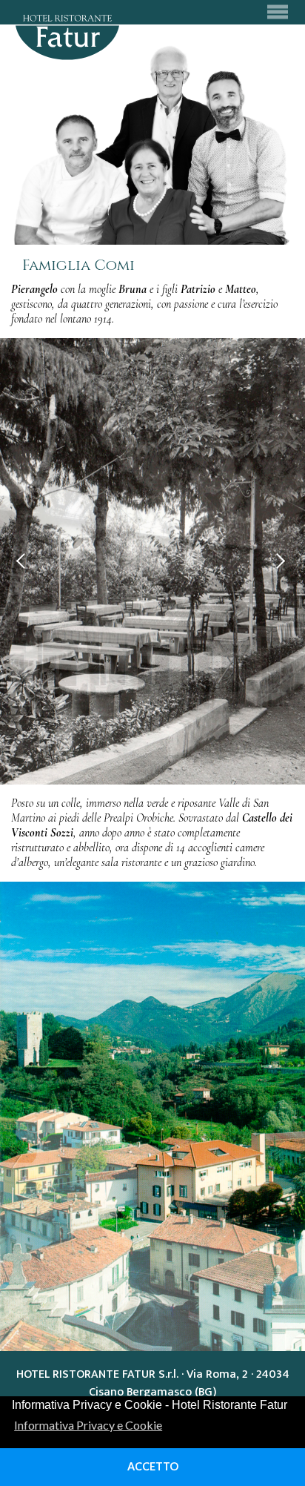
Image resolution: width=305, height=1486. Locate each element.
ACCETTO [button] (152, 1466)
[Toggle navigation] (277, 12)
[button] (24, 561)
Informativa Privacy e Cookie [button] (88, 1425)
